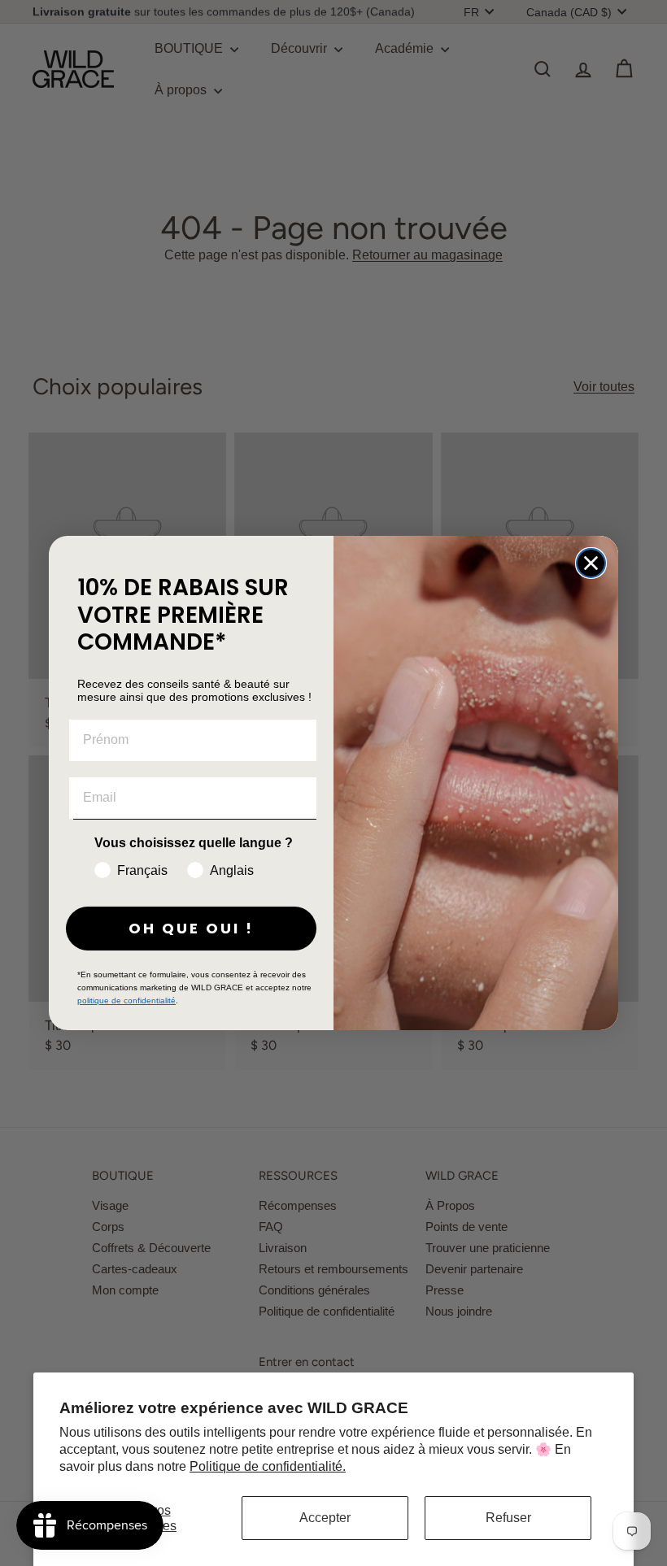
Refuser (508, 1518)
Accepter (325, 1518)
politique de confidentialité (126, 1000)
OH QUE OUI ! (191, 928)
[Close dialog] (591, 563)
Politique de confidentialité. (268, 1466)
